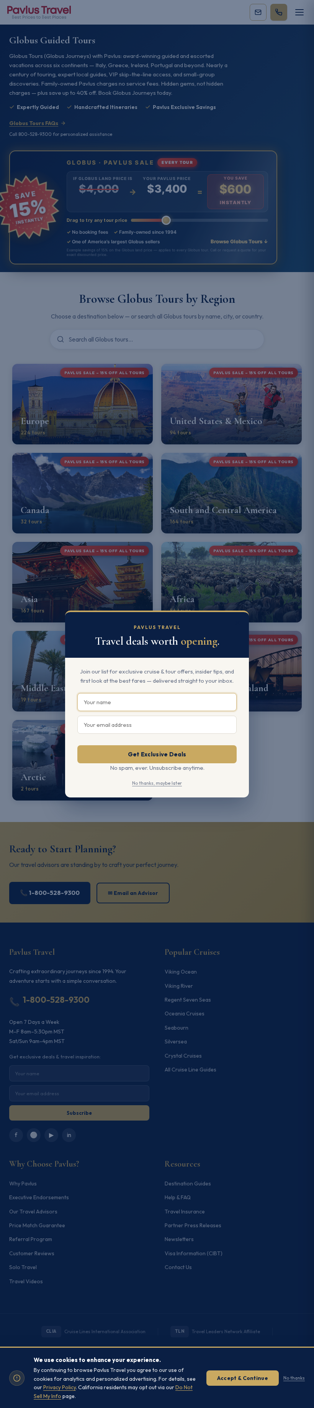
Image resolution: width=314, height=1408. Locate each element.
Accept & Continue (242, 1378)
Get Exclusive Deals (157, 754)
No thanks (294, 1378)
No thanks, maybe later (157, 783)
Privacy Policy (59, 1387)
